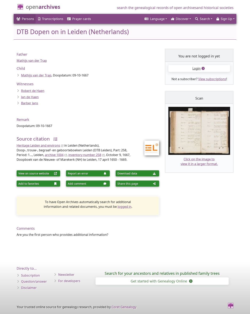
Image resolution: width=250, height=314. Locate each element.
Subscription (30, 275)
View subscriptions (212, 79)
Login (196, 68)
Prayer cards (81, 19)
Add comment (77, 183)
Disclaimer (29, 288)
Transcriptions (52, 19)
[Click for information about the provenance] (54, 138)
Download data (127, 173)
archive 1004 (54, 155)
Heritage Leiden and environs (38, 145)
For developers (69, 281)
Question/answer (34, 281)
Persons (28, 19)
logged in (124, 206)
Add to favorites (28, 183)
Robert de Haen (32, 91)
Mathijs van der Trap (32, 60)
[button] (155, 19)
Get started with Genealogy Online (159, 281)
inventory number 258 (84, 155)
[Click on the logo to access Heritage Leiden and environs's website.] (149, 145)
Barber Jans (29, 103)
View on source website (33, 173)
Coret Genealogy (124, 307)
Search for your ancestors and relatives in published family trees (162, 273)
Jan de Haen (30, 97)
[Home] (230, 305)
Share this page (127, 183)
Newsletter (66, 274)
